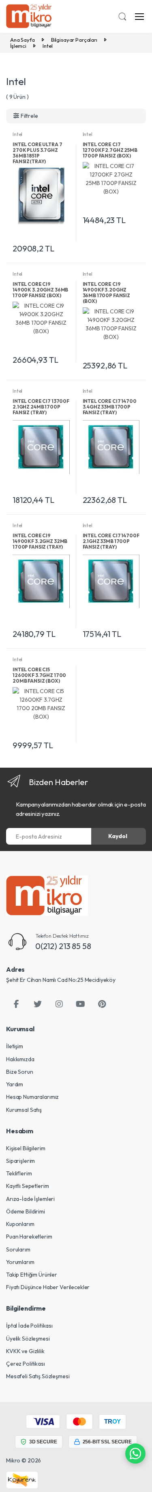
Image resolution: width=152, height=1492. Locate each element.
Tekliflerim (19, 1173)
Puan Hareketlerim (29, 1236)
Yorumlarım (20, 1262)
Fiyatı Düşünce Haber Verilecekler (48, 1287)
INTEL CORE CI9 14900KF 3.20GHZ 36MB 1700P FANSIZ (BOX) (107, 292)
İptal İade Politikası (29, 1325)
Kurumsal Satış (24, 1109)
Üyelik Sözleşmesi (28, 1338)
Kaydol (117, 836)
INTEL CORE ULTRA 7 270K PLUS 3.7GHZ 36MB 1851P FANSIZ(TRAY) (37, 152)
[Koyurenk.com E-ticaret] (22, 1479)
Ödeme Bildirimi (25, 1211)
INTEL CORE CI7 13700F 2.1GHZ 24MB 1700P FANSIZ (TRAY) (41, 406)
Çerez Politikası (25, 1363)
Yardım (14, 1084)
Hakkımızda (20, 1059)
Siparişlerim (20, 1160)
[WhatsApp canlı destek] (135, 1453)
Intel (17, 134)
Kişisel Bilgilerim (25, 1148)
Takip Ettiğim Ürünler (31, 1274)
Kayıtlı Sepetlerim (27, 1186)
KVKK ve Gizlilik (25, 1351)
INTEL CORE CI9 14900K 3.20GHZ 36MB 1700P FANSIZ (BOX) (40, 289)
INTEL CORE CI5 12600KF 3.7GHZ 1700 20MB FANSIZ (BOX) (39, 675)
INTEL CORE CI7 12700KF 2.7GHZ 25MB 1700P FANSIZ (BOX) (110, 150)
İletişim (14, 1046)
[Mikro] (47, 895)
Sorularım (18, 1249)
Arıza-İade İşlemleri (30, 1199)
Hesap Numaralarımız (32, 1096)
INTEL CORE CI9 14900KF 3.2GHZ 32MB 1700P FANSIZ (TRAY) (40, 541)
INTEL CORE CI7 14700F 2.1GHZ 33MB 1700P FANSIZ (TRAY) (111, 541)
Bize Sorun (19, 1071)
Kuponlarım (20, 1224)
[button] (122, 17)
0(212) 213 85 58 (63, 946)
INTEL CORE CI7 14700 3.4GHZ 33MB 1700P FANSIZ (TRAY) (110, 406)
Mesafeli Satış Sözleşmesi (37, 1376)
